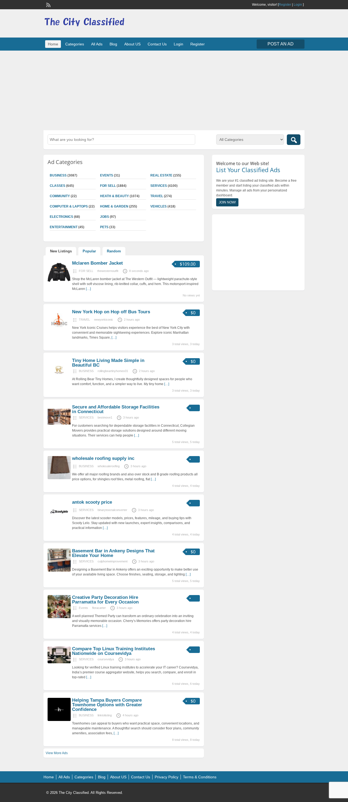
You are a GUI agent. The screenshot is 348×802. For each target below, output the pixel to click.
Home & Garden (114, 206)
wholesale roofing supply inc (103, 458)
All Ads (96, 44)
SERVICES (158, 186)
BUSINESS (58, 175)
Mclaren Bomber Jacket (97, 263)
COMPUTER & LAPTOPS (69, 206)
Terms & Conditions (199, 777)
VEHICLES (158, 206)
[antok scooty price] (59, 522)
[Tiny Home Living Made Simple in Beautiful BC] (59, 380)
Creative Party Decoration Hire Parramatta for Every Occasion (105, 600)
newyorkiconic (103, 319)
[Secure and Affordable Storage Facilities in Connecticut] (59, 427)
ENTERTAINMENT (63, 227)
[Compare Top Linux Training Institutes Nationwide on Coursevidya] (59, 662)
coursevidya (106, 659)
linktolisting (105, 715)
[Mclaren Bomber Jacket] (59, 283)
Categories (74, 44)
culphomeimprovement (113, 561)
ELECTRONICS (61, 217)
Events (106, 175)
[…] (88, 289)
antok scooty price (92, 502)
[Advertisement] (174, 90)
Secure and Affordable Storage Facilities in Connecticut (115, 409)
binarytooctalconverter (112, 510)
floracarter (99, 607)
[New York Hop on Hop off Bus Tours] (59, 331)
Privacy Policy (166, 777)
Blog (113, 44)
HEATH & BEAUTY (114, 196)
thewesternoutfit (107, 271)
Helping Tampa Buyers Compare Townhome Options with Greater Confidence (107, 705)
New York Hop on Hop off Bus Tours (111, 311)
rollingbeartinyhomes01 (113, 371)
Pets (104, 227)
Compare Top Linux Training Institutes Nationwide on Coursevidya (113, 651)
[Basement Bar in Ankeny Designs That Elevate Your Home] (59, 570)
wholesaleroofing (109, 466)
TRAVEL (156, 196)
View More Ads (57, 753)
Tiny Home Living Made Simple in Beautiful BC (108, 363)
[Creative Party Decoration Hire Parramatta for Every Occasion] (59, 617)
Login (298, 5)
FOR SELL (108, 186)
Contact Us (157, 44)
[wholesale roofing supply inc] (59, 478)
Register (285, 5)
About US (132, 44)
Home (53, 44)
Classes (57, 186)
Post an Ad (281, 44)
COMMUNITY (60, 196)
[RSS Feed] (48, 4)
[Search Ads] (293, 139)
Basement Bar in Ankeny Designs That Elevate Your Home (113, 553)
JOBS (104, 217)
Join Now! (227, 202)
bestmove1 (105, 417)
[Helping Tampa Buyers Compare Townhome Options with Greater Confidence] (59, 720)
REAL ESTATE (161, 175)
